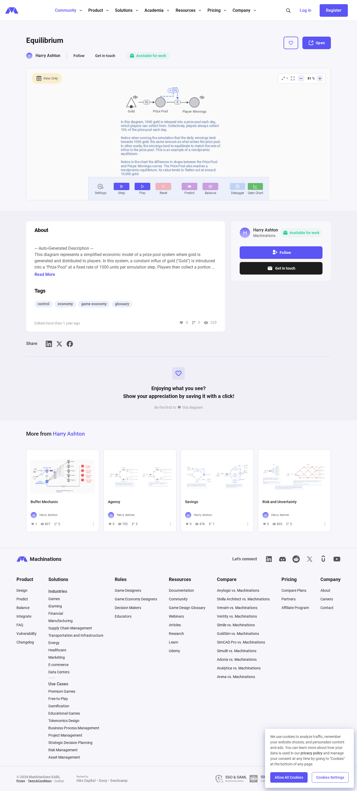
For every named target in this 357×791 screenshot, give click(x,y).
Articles (175, 625)
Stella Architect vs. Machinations (243, 599)
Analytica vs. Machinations (239, 668)
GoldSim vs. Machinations (238, 633)
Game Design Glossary (187, 608)
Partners (288, 599)
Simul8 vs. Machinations (236, 651)
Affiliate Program (295, 608)
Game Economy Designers (136, 599)
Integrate (23, 616)
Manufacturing (60, 621)
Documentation (181, 590)
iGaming (55, 606)
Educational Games (64, 713)
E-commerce (58, 665)
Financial (55, 613)
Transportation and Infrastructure (75, 635)
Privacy (20, 780)
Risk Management (63, 750)
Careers (326, 599)
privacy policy (312, 753)
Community (178, 599)
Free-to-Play (58, 699)
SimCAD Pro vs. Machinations (241, 642)
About (325, 590)
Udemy (174, 651)
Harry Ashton (48, 55)
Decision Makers (128, 608)
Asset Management (64, 757)
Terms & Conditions (39, 780)
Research (176, 633)
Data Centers (59, 672)
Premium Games (61, 691)
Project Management (65, 735)
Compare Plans (293, 590)
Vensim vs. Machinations (237, 608)
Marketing (56, 657)
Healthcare (57, 650)
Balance (23, 608)
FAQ (19, 625)
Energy (54, 643)
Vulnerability (26, 633)
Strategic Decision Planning (70, 743)
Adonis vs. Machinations (237, 659)
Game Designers (128, 590)
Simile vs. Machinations (236, 625)
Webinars (176, 616)
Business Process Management (73, 728)
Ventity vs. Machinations (237, 616)
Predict (22, 599)
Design (21, 590)
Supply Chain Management (70, 628)
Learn (173, 642)
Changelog (25, 642)
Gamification (58, 706)
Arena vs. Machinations (236, 677)
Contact (326, 608)
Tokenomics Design (63, 721)
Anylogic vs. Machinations (238, 590)
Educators (123, 616)
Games (54, 599)
